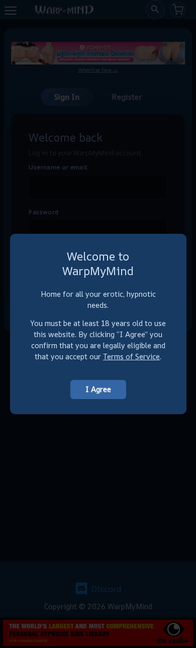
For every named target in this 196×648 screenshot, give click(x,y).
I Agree (98, 389)
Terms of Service (131, 356)
